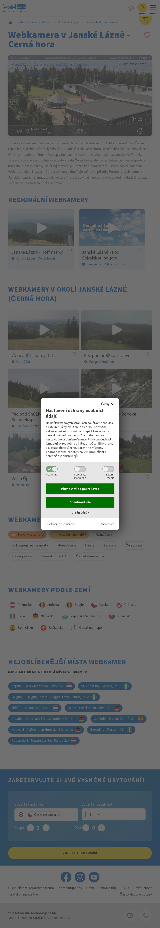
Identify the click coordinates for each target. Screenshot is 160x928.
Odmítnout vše (80, 502)
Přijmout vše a (80, 489)
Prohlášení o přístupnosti (60, 524)
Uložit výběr (80, 513)
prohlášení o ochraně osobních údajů (76, 454)
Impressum (107, 524)
